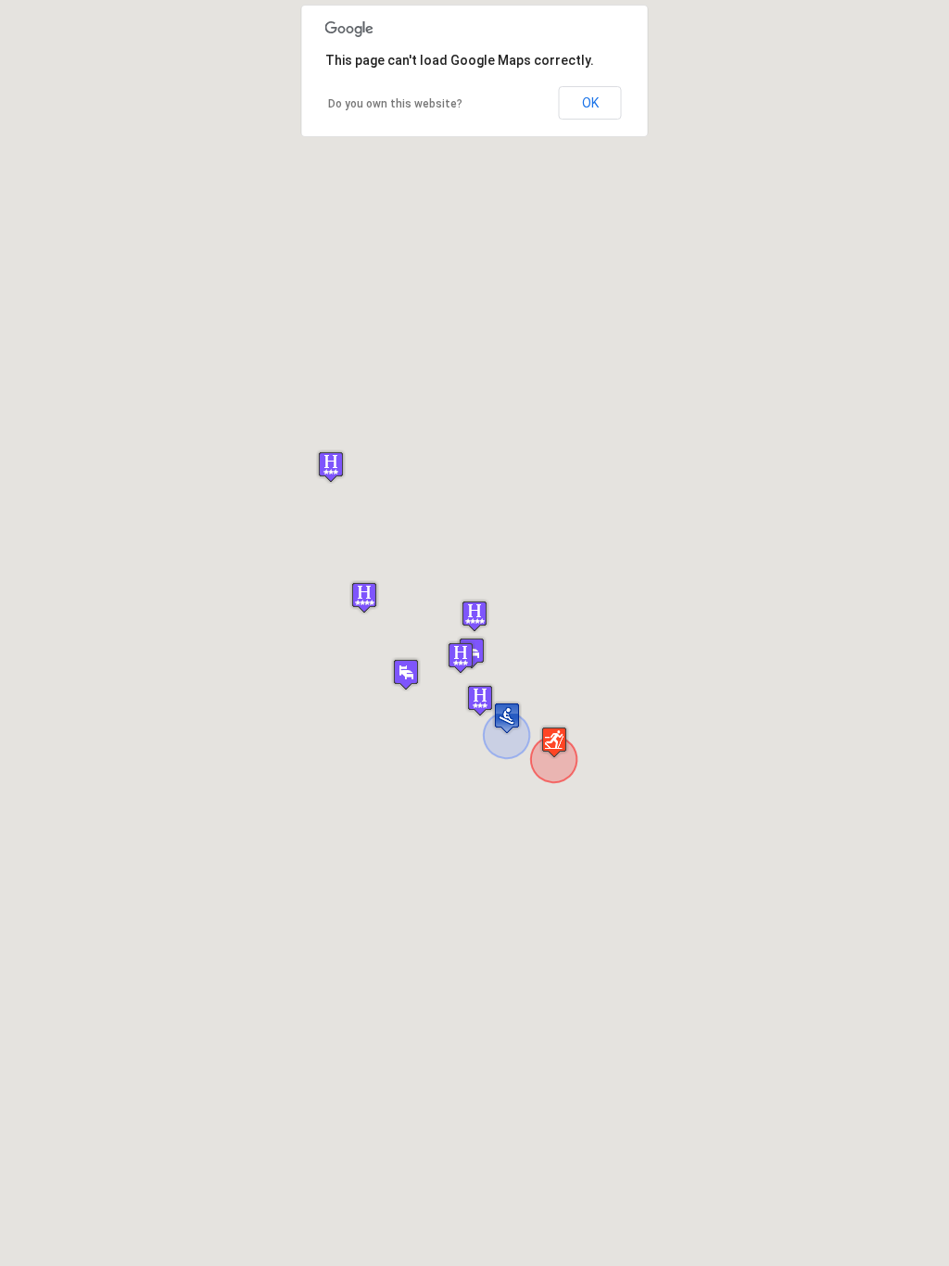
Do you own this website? (395, 103)
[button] (474, 615)
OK (590, 102)
